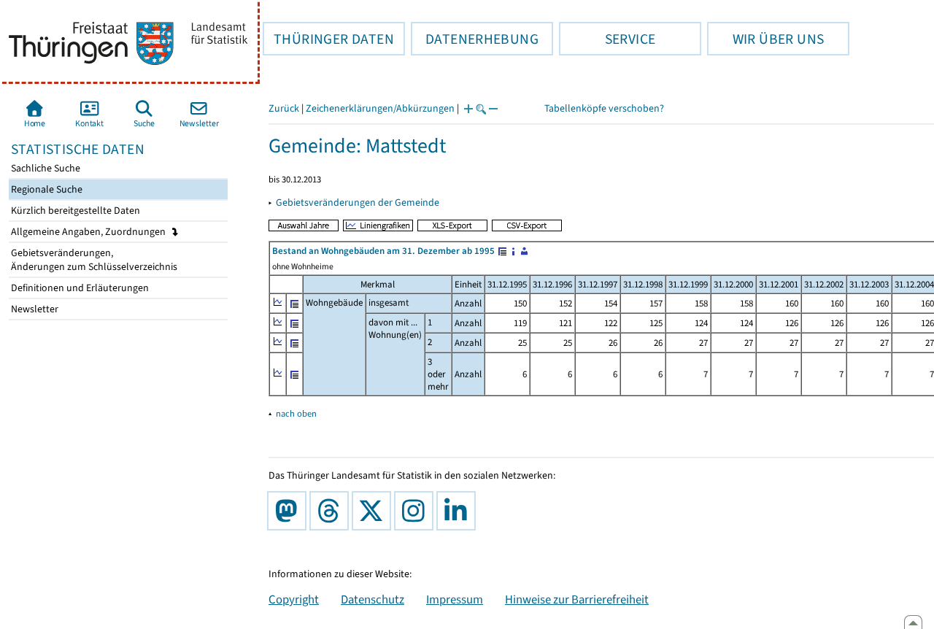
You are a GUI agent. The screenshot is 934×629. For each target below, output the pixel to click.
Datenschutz (372, 599)
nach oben (296, 413)
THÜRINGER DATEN (328, 38)
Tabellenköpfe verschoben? (604, 108)
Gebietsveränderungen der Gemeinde (357, 202)
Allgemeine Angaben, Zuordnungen (89, 232)
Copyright (294, 599)
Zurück (284, 108)
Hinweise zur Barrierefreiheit (577, 599)
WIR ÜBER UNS (765, 38)
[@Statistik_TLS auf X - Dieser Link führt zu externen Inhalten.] (374, 511)
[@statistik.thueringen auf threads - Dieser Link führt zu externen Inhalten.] (332, 511)
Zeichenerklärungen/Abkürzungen (380, 108)
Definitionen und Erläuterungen (79, 288)
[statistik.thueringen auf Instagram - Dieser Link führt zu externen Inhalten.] (416, 511)
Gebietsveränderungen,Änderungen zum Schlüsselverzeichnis (93, 260)
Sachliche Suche (44, 168)
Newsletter (33, 309)
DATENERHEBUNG (475, 38)
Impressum (454, 599)
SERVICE (607, 38)
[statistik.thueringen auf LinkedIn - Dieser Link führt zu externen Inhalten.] (459, 511)
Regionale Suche (45, 189)
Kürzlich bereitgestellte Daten (74, 210)
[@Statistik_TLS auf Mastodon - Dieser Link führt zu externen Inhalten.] (290, 511)
